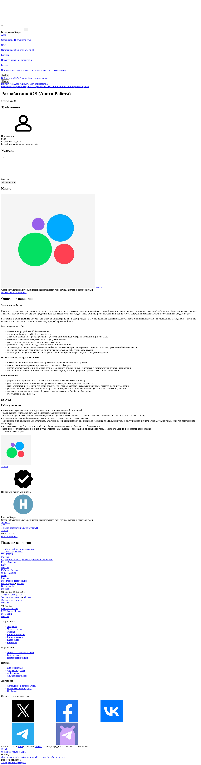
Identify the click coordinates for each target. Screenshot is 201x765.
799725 (38, 746)
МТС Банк (6, 611)
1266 (20, 746)
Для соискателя (15, 668)
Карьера (16, 762)
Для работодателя (16, 670)
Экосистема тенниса (11, 597)
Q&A (9, 762)
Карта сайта (13, 640)
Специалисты (18, 86)
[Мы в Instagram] (156, 721)
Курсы (23, 762)
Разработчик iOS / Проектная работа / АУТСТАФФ (27, 559)
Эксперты (48, 86)
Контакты (12, 642)
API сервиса (13, 673)
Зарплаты (77, 86)
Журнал (85, 86)
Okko (3, 573)
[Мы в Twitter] (23, 721)
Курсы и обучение (34, 86)
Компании (58, 86)
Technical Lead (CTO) (11, 594)
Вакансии (6, 86)
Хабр (3, 762)
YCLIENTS (7, 551)
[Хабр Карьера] (12, 29)
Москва (19, 551)
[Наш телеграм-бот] (67, 744)
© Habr (4, 749)
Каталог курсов (15, 637)
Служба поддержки (17, 675)
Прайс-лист (13, 691)
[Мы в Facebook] (67, 721)
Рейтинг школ (14, 655)
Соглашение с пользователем (21, 686)
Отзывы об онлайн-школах (20, 652)
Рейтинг (68, 86)
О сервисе (12, 626)
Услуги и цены (14, 629)
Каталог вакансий (16, 634)
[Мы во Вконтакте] (111, 721)
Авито (98, 287)
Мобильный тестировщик (14, 581)
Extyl (3, 562)
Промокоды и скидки (18, 657)
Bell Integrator (8, 583)
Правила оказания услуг (19, 688)
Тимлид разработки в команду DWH (19, 528)
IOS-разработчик (9, 570)
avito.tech (5, 292)
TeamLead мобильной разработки (18, 549)
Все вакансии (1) (18, 292)
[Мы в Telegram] (23, 744)
